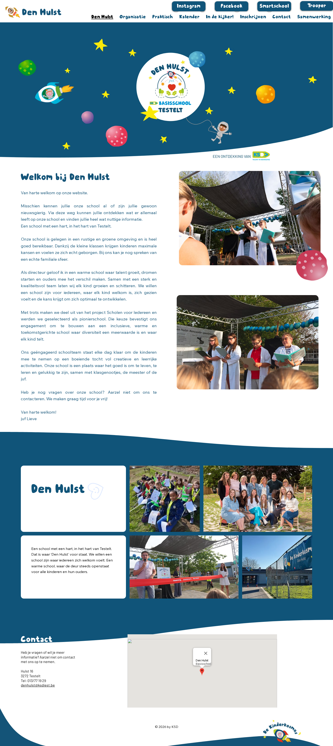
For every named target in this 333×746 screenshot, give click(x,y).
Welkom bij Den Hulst (65, 177)
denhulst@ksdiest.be (38, 685)
